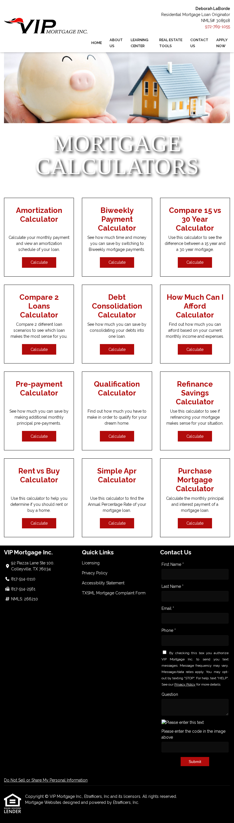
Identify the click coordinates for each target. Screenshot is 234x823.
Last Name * (172, 586)
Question (170, 694)
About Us (116, 43)
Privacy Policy (95, 573)
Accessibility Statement (103, 583)
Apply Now (222, 43)
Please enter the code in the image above (193, 734)
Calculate (39, 262)
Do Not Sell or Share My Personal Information (46, 780)
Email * (168, 608)
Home (96, 43)
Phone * (169, 630)
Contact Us (199, 43)
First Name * (173, 564)
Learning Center (139, 43)
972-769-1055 (217, 26)
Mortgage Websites (43, 802)
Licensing (91, 563)
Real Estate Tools (170, 43)
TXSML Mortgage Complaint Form (114, 593)
